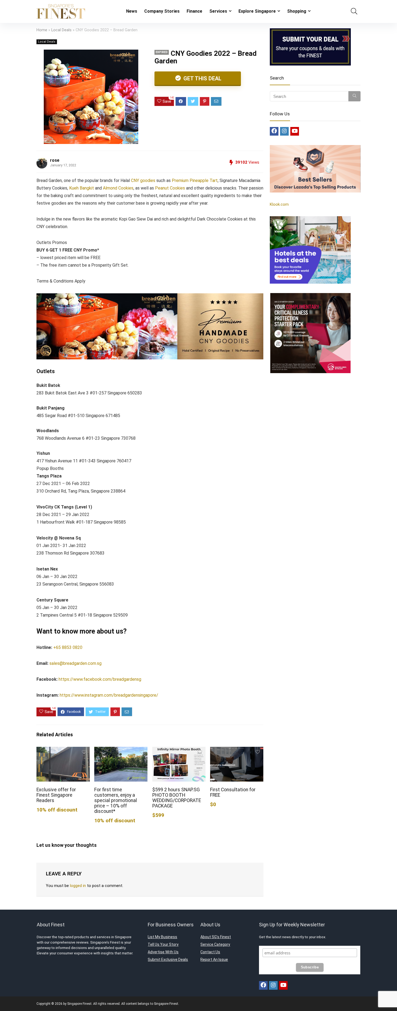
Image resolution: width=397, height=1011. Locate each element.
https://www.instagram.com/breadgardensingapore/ (109, 695)
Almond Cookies (118, 188)
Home (41, 30)
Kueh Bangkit (81, 188)
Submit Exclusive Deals (168, 959)
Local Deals (61, 30)
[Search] (354, 96)
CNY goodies (143, 180)
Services (218, 11)
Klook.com (279, 204)
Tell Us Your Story (163, 944)
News (131, 11)
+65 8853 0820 (67, 647)
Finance (194, 11)
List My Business (162, 937)
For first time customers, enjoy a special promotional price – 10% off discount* (115, 800)
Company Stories (162, 11)
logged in (78, 885)
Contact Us (210, 952)
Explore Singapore (257, 11)
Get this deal (201, 78)
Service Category (215, 944)
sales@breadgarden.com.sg (75, 663)
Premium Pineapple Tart (195, 180)
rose (54, 160)
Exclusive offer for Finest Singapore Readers (56, 795)
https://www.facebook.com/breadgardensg (100, 679)
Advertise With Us (163, 952)
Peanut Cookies (170, 188)
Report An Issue (214, 959)
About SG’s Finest (215, 937)
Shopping (296, 11)
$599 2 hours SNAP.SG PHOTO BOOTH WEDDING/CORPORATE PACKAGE (176, 798)
